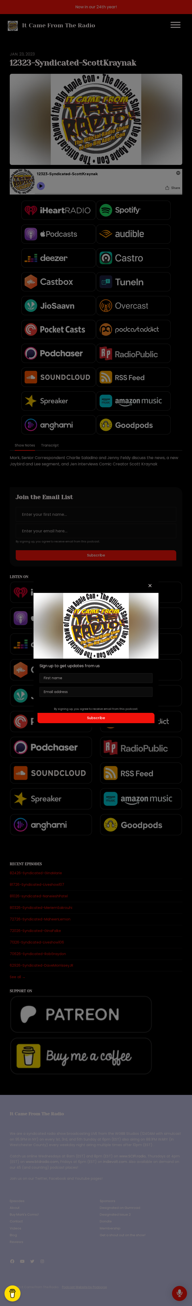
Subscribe (96, 717)
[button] (150, 586)
